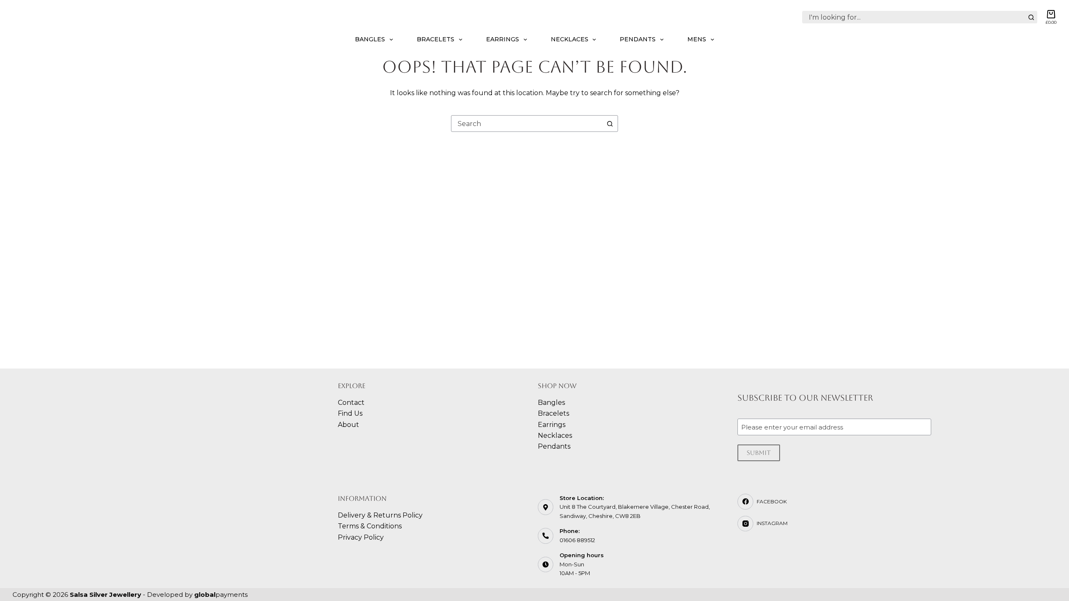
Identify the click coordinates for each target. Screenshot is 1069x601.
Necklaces (569, 39)
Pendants (638, 39)
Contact (351, 403)
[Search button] (1031, 17)
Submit (759, 452)
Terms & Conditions (370, 526)
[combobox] (914, 17)
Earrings (502, 39)
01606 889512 (577, 540)
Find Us (350, 413)
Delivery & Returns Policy (380, 515)
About (348, 425)
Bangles (370, 39)
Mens (696, 39)
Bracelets (435, 39)
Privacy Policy (361, 537)
